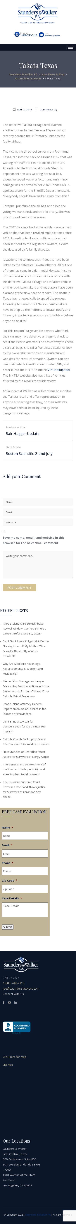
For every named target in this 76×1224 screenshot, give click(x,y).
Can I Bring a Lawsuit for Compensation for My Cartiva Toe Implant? (24, 726)
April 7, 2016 (24, 109)
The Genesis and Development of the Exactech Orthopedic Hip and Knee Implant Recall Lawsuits (24, 769)
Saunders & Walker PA (38, 1214)
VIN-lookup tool (59, 370)
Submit (7, 927)
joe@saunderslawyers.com (21, 988)
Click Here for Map (14, 1057)
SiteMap (8, 1064)
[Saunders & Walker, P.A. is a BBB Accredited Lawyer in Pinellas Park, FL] (16, 1027)
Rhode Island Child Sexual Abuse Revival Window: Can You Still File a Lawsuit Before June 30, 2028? (24, 628)
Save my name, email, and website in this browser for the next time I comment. (33, 540)
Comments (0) (48, 109)
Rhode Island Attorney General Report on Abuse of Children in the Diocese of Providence (24, 709)
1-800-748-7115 (28, 35)
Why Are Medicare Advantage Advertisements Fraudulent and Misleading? (23, 668)
